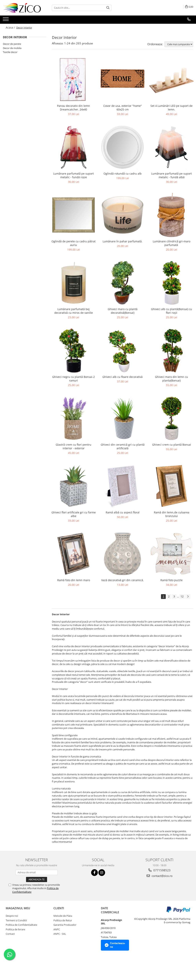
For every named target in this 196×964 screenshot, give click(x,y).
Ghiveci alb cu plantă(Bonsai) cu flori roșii (171, 311)
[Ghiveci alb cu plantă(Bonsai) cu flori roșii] (171, 282)
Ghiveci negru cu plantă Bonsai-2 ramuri (73, 378)
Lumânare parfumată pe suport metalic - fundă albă (171, 175)
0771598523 (162, 870)
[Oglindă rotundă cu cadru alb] (122, 147)
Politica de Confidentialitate (21, 924)
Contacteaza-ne (117, 945)
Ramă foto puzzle (171, 580)
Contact (10, 933)
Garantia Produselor (64, 924)
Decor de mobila (12, 48)
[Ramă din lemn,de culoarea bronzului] (171, 486)
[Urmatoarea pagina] (187, 596)
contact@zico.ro (161, 876)
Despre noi (12, 915)
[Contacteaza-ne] (189, 19)
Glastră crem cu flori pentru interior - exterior (73, 446)
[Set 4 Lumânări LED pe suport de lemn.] (171, 79)
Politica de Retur (62, 920)
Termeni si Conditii (16, 920)
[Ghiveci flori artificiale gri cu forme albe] (73, 486)
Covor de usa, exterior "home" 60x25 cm (122, 107)
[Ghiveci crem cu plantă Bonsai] (171, 418)
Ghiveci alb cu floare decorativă (122, 377)
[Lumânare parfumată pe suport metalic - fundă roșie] (73, 147)
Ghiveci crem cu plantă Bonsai (171, 444)
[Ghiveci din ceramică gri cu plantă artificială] (122, 418)
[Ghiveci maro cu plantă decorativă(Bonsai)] (122, 282)
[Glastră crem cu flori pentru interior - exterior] (73, 418)
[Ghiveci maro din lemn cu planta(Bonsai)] (171, 350)
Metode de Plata (62, 915)
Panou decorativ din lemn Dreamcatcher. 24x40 (73, 107)
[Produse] (6, 20)
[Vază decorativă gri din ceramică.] (122, 553)
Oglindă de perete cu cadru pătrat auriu (73, 243)
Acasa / (11, 27)
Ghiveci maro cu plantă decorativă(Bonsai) (122, 311)
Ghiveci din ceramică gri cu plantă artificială (123, 446)
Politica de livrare (15, 929)
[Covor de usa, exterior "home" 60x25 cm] (122, 79)
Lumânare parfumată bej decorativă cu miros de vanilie (73, 311)
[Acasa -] (22, 8)
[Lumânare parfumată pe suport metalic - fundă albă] (171, 147)
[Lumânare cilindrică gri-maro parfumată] (171, 215)
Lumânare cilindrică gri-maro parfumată (171, 243)
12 (182, 596)
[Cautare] (108, 8)
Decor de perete (12, 44)
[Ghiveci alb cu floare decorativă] (122, 350)
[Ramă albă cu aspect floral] (122, 486)
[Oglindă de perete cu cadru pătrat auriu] (73, 215)
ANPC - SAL (59, 933)
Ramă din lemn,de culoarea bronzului (171, 514)
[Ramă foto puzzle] (171, 553)
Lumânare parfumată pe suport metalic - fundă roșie (73, 175)
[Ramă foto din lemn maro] (73, 553)
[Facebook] (94, 872)
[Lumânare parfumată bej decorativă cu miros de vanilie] (73, 282)
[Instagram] (101, 872)
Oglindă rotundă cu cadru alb (123, 173)
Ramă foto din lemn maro (73, 580)
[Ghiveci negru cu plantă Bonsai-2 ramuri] (73, 350)
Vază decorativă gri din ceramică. (122, 580)
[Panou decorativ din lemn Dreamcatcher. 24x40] (73, 79)
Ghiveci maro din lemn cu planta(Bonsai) (171, 378)
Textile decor (10, 52)
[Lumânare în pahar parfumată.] (122, 215)
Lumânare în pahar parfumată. (122, 241)
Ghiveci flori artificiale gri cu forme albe (73, 514)
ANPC (56, 929)
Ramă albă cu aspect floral (123, 512)
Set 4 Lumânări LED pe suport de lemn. (171, 107)
